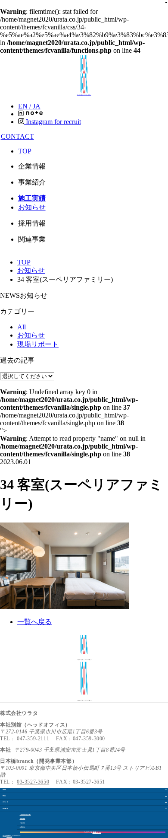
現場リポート (38, 344)
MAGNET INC (9, 836)
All (21, 327)
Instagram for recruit (52, 121)
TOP (24, 151)
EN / (29, 106)
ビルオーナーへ (25, 814)
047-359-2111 (33, 739)
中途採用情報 (22, 823)
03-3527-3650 (33, 782)
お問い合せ (22, 827)
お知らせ (32, 207)
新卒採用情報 (22, 818)
